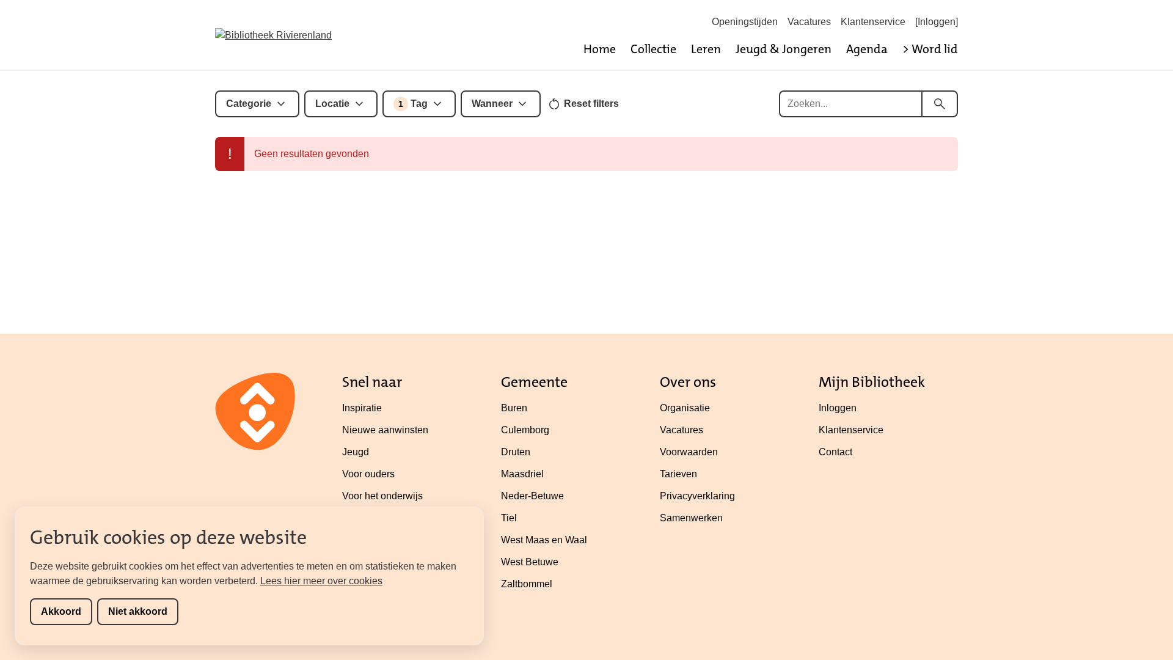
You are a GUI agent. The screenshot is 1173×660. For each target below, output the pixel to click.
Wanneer (492, 103)
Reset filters (591, 103)
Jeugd (355, 452)
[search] (939, 103)
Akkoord (61, 611)
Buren (514, 408)
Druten (515, 452)
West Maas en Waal (544, 540)
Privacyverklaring (697, 496)
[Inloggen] (936, 21)
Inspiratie (362, 408)
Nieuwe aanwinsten (385, 430)
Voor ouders (368, 474)
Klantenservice (873, 21)
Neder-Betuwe (532, 496)
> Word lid (930, 49)
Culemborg (525, 430)
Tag (413, 103)
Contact (835, 452)
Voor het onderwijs (382, 496)
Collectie (653, 49)
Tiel (509, 518)
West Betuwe (529, 562)
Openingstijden (745, 21)
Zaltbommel (526, 584)
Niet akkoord (137, 611)
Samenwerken (691, 518)
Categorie (248, 103)
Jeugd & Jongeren (783, 49)
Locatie (332, 103)
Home (599, 49)
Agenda (867, 49)
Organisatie (685, 408)
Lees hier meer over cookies (321, 581)
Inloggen (838, 408)
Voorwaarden (689, 452)
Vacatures (809, 21)
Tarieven (678, 474)
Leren (706, 49)
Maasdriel (522, 474)
